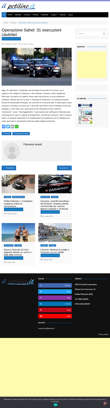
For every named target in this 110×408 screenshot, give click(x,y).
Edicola (63, 15)
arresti (7, 133)
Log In (70, 15)
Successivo (63, 168)
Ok (56, 405)
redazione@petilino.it (46, 328)
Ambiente (44, 15)
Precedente (10, 168)
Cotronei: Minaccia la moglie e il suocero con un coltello (54, 251)
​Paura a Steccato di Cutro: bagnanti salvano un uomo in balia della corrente (17, 252)
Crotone (30, 44)
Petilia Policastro (18, 197)
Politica (35, 15)
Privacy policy (103, 334)
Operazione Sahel (22, 133)
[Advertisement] (91, 64)
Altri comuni (45, 197)
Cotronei (44, 245)
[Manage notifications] (105, 403)
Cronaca (27, 15)
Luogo (53, 15)
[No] (107, 402)
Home (10, 15)
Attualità (18, 15)
